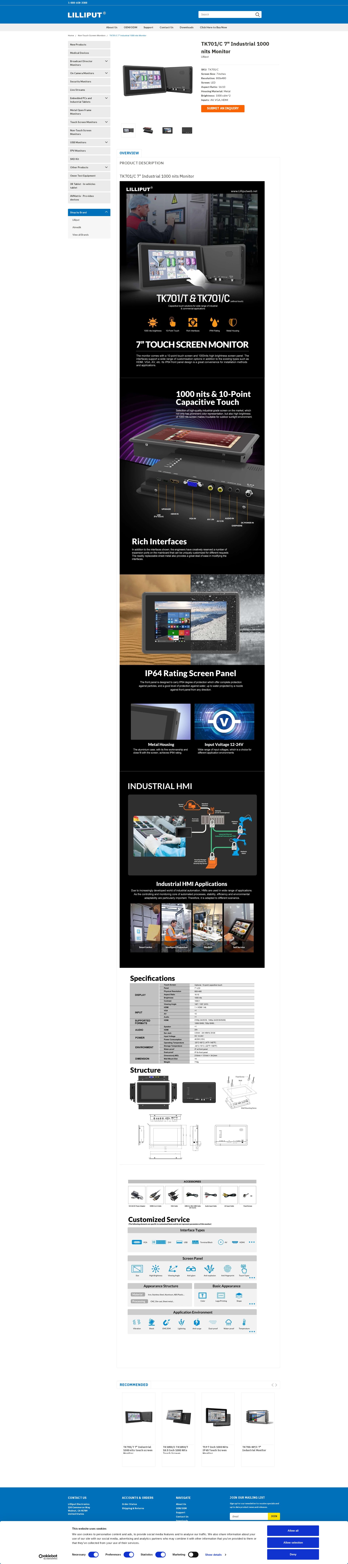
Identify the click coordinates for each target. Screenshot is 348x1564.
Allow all (293, 1530)
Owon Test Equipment (83, 175)
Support (148, 27)
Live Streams (77, 89)
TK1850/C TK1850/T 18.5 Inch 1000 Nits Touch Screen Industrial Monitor (175, 1452)
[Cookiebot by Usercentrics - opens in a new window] (48, 1557)
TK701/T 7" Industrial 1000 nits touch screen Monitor (138, 1450)
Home (71, 35)
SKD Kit (74, 159)
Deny (293, 1554)
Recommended (134, 1384)
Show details (213, 1554)
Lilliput (75, 219)
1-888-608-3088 (77, 2)
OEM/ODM (130, 27)
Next (194, 80)
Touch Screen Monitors (83, 122)
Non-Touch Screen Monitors (91, 35)
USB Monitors (78, 142)
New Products (78, 44)
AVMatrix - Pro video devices (82, 198)
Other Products (79, 167)
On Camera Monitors (82, 73)
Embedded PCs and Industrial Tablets (81, 100)
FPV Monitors (78, 150)
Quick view (139, 1415)
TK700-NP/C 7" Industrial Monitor (254, 1449)
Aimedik (76, 227)
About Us (111, 27)
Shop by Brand (78, 212)
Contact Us (166, 27)
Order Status (129, 1504)
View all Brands (80, 234)
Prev (272, 1385)
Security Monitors (80, 81)
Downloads (187, 27)
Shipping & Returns (133, 1508)
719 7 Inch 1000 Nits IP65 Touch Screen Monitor (215, 1450)
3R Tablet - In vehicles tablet (82, 186)
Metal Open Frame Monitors (80, 112)
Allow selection (293, 1542)
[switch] (129, 1554)
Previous (121, 80)
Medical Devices (79, 52)
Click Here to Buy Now (213, 27)
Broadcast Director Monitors (81, 63)
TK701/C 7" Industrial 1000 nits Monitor (127, 35)
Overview (129, 152)
